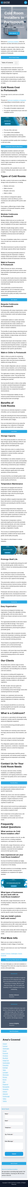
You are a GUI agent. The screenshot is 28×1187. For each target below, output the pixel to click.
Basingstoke (6, 1086)
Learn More (14, 431)
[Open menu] (25, 2)
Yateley (5, 1101)
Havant (20, 953)
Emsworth (3, 955)
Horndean (5, 1055)
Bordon (5, 1079)
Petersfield (5, 1065)
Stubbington (14, 953)
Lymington (5, 1072)
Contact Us (14, 602)
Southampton (6, 1063)
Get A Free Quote (14, 1031)
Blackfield (5, 1058)
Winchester (6, 1075)
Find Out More (14, 782)
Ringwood (5, 1084)
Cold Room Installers (13, 41)
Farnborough (6, 1096)
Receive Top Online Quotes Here (14, 959)
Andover (5, 1091)
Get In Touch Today (14, 57)
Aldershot (5, 1094)
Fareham (8, 953)
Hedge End (6, 1060)
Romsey (5, 1077)
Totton (4, 1070)
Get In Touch (14, 1163)
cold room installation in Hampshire (16, 100)
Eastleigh (5, 1067)
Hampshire (6, 1089)
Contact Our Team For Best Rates (14, 146)
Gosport (3, 953)
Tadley (4, 1098)
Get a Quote (13, 33)
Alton (4, 1082)
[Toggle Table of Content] (15, 63)
